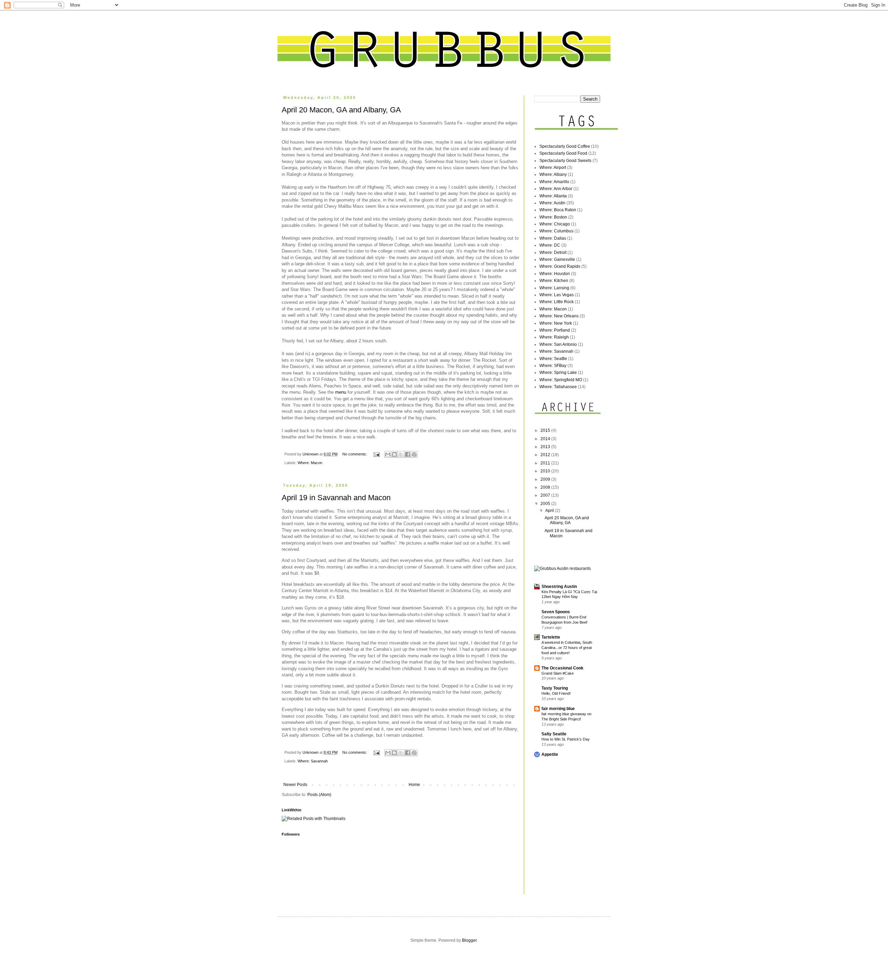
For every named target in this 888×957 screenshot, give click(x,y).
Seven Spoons (555, 611)
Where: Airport (552, 167)
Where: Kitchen (553, 280)
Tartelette (550, 637)
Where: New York (555, 323)
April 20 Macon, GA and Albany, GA (341, 109)
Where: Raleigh (554, 337)
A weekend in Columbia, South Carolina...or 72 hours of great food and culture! (566, 647)
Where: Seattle (553, 358)
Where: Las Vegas (556, 294)
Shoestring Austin (559, 586)
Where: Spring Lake (558, 372)
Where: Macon (310, 463)
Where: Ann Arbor (555, 188)
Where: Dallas (552, 238)
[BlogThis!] (394, 454)
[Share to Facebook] (407, 454)
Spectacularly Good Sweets (565, 160)
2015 (545, 430)
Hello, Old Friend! (556, 693)
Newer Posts (295, 784)
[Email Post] (376, 454)
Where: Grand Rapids (559, 266)
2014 (545, 438)
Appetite (549, 754)
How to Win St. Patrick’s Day (565, 739)
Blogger (469, 940)
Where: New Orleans (559, 316)
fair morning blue (558, 708)
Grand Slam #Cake (557, 673)
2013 (545, 446)
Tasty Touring (554, 688)
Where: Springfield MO (560, 379)
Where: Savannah (313, 761)
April (550, 510)
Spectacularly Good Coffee (564, 146)
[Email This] (387, 454)
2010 (545, 471)
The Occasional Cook (562, 668)
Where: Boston (553, 217)
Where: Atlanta (553, 196)
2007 (545, 495)
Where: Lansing (554, 287)
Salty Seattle (553, 734)
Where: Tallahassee (558, 386)
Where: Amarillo (554, 181)
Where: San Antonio (558, 344)
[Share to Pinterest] (414, 454)
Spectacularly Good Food (563, 153)
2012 (545, 454)
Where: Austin (552, 202)
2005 (545, 503)
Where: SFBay (552, 365)
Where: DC (549, 245)
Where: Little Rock (556, 301)
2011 (545, 463)
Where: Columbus (556, 231)
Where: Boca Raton (557, 209)
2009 (545, 479)
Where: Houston (554, 273)
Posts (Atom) (319, 794)
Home (414, 784)
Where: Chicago (554, 224)
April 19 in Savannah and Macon (336, 497)
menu (340, 392)
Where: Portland (554, 330)
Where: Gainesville (557, 259)
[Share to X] (401, 454)
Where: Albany (553, 174)
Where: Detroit (552, 252)
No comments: (355, 454)
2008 (545, 487)
